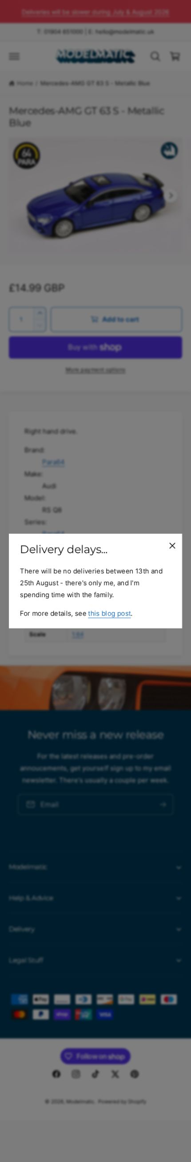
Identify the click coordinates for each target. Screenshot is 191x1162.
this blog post (109, 613)
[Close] (172, 546)
